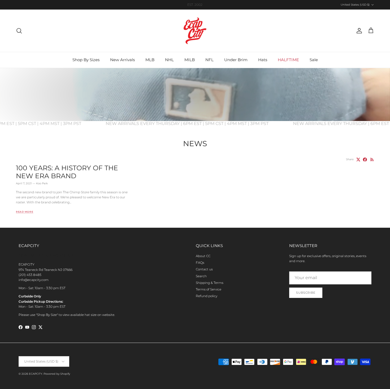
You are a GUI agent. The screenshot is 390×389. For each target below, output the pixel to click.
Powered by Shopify (57, 373)
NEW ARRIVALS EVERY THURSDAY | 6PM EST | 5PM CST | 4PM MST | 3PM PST (194, 123)
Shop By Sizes (85, 59)
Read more (24, 211)
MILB (189, 59)
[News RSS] (372, 160)
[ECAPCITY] (195, 31)
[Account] (358, 31)
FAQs (200, 263)
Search (201, 276)
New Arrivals (122, 59)
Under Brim (236, 59)
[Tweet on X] (358, 160)
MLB (149, 59)
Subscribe (305, 292)
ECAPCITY (35, 373)
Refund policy (206, 296)
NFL (209, 59)
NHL (169, 59)
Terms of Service (208, 289)
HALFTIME (288, 59)
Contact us (204, 269)
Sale (314, 59)
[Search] (19, 31)
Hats (262, 59)
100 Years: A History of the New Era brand (67, 172)
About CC (203, 256)
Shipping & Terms (209, 283)
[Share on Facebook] (365, 160)
